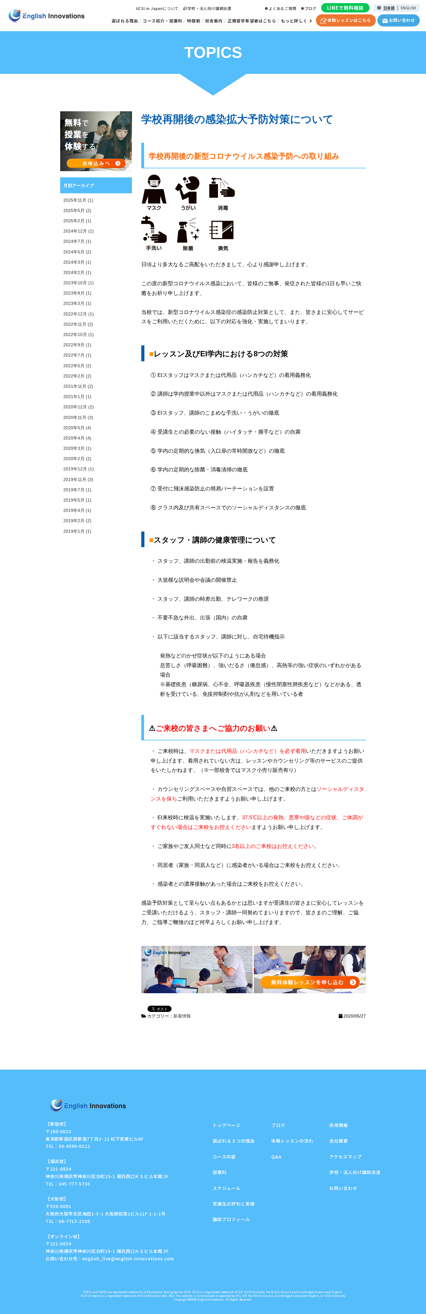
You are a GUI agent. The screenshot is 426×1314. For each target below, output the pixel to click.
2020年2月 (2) (77, 458)
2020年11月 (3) (78, 417)
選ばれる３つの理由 (234, 1141)
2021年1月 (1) (77, 396)
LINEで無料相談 (345, 7)
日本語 (389, 8)
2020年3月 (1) (77, 448)
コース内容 (224, 1156)
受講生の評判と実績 (234, 1204)
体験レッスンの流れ (292, 1141)
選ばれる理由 (125, 21)
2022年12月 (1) (78, 313)
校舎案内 (214, 21)
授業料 (220, 1172)
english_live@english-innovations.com (128, 1258)
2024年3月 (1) (77, 262)
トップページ (227, 1125)
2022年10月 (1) (78, 334)
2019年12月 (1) (78, 468)
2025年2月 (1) (77, 220)
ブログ (311, 8)
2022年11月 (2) (78, 324)
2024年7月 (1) (77, 241)
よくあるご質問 (283, 8)
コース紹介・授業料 (162, 21)
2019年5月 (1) (77, 500)
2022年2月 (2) (77, 375)
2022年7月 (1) (77, 355)
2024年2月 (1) (77, 272)
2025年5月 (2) (77, 210)
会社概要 (338, 1141)
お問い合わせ (343, 1188)
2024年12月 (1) (78, 231)
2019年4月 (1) (77, 510)
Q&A (276, 1156)
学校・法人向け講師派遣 (209, 8)
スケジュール (226, 1188)
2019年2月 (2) (77, 520)
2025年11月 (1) (78, 200)
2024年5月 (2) (77, 251)
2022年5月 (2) (77, 365)
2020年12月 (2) (78, 406)
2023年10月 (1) (78, 282)
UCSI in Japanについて (157, 8)
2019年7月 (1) (77, 489)
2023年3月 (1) (77, 303)
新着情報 (182, 1015)
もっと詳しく (294, 21)
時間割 (194, 21)
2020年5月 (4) (77, 427)
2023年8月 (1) (77, 293)
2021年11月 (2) (78, 386)
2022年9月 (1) (77, 344)
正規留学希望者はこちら (252, 21)
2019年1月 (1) (77, 531)
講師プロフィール (231, 1219)
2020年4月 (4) (77, 438)
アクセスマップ (345, 1156)
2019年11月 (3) (78, 479)
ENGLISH (408, 8)
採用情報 (338, 1125)
